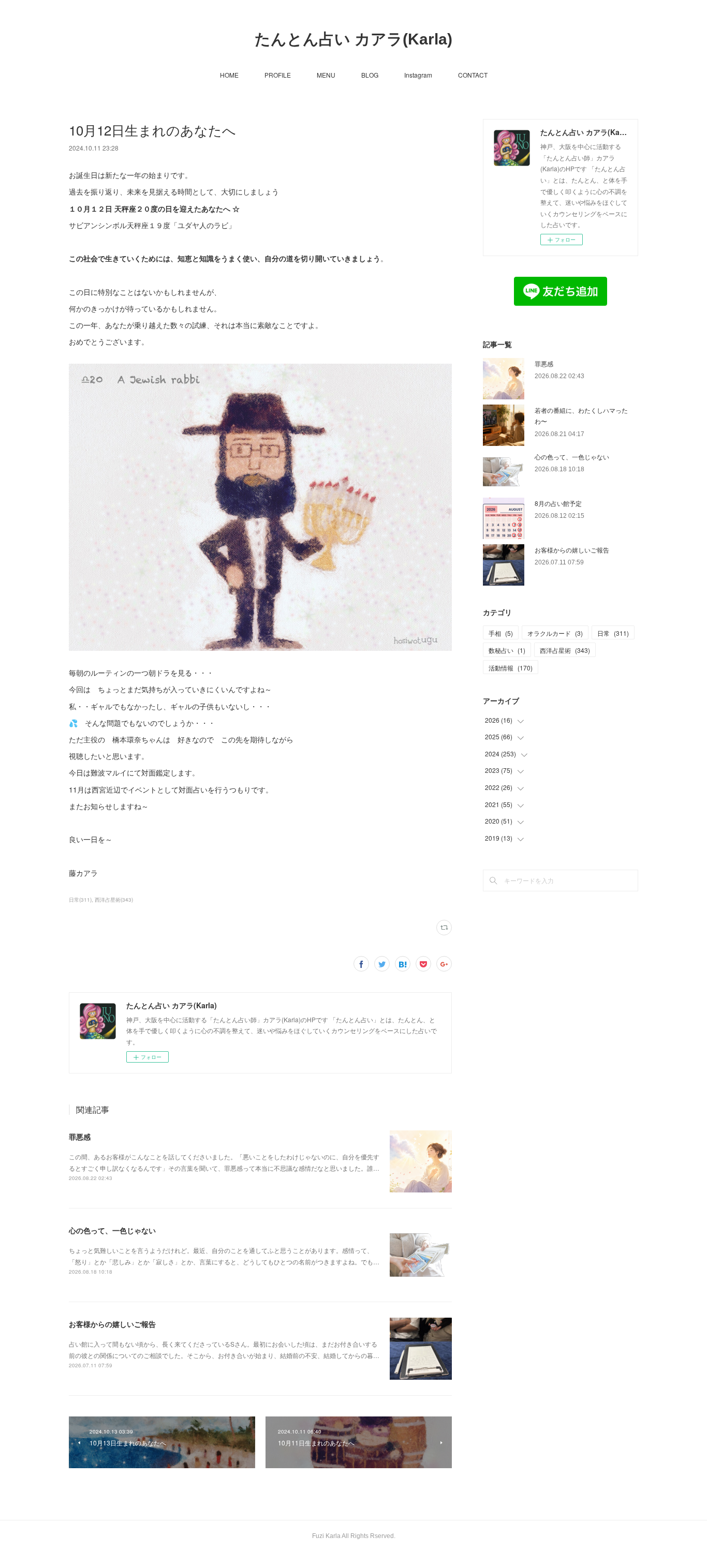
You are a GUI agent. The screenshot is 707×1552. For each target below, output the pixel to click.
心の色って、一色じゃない (112, 1230)
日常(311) (80, 899)
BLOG (369, 74)
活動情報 (511, 667)
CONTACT (473, 74)
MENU (326, 74)
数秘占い (507, 650)
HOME (229, 74)
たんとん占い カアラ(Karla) (353, 39)
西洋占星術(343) (114, 899)
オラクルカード (555, 633)
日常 (613, 633)
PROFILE (277, 74)
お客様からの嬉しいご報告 (112, 1324)
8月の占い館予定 (558, 503)
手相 (501, 633)
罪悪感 (80, 1136)
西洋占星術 (565, 650)
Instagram (418, 74)
